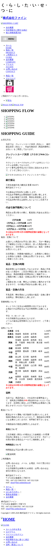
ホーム (9, 487)
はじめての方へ (12, 492)
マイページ (10, 78)
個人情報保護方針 (13, 33)
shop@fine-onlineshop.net (21, 483)
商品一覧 (10, 76)
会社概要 (10, 27)
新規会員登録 (11, 494)
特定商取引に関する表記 (16, 30)
